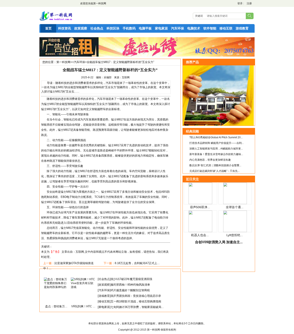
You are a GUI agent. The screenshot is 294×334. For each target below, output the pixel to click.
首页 (48, 28)
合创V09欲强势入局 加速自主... (219, 242)
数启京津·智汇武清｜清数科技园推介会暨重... (215, 165)
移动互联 (226, 28)
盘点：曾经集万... (56, 306)
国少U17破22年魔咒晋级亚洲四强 (131, 279)
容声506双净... (200, 207)
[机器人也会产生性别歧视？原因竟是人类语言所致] (200, 231)
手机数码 (129, 28)
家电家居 (161, 28)
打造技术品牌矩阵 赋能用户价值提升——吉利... (216, 143)
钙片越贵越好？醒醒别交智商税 (130, 290)
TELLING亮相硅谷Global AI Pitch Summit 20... (216, 137)
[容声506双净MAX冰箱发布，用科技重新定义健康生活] (200, 203)
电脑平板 (145, 28)
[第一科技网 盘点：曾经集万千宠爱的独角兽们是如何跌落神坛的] (56, 287)
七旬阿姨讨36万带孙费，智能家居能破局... (137, 307)
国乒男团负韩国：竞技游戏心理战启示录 (136, 295)
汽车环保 (177, 28)
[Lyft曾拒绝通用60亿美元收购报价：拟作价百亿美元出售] (235, 231)
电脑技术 (193, 28)
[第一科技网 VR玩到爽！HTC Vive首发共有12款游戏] (83, 287)
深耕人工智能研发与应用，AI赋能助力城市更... (216, 148)
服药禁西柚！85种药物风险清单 (130, 284)
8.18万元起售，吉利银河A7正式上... (137, 263)
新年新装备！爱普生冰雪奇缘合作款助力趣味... (216, 154)
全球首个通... (234, 207)
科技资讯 (64, 28)
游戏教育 (242, 28)
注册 (249, 3)
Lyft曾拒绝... (234, 235)
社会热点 (96, 28)
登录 (240, 3)
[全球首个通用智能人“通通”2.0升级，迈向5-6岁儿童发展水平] (235, 203)
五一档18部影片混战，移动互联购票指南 (136, 301)
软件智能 (209, 28)
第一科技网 (99, 3)
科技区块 (113, 28)
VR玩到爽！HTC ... (83, 306)
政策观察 (80, 28)
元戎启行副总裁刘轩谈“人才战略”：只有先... (214, 170)
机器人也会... (200, 235)
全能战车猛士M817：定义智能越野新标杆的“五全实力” (120, 62)
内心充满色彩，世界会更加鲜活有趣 (210, 159)
